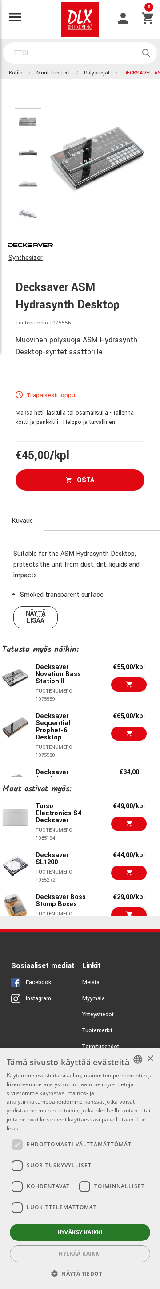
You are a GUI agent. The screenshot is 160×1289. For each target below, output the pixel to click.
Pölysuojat (97, 73)
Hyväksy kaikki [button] (80, 1232)
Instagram (38, 998)
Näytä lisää (36, 617)
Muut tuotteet (53, 73)
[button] (80, 1273)
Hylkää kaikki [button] (80, 1253)
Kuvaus (22, 520)
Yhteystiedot (98, 1014)
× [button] (150, 1058)
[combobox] (137, 1059)
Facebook (38, 982)
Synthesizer (25, 258)
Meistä (91, 982)
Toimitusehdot (100, 1047)
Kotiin (16, 73)
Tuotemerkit (97, 1030)
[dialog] (80, 1168)
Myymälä (93, 998)
